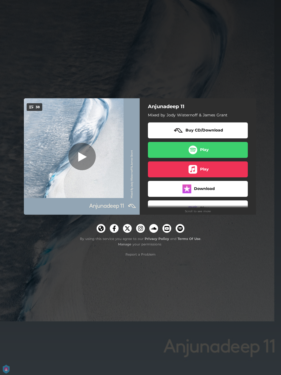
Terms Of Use (189, 239)
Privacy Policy (157, 239)
